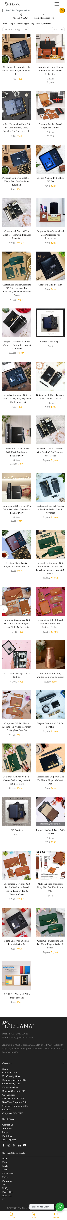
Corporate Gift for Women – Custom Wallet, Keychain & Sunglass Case (17, 780)
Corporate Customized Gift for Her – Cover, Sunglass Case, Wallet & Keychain (17, 623)
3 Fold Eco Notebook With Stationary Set (17, 996)
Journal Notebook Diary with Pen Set (50, 832)
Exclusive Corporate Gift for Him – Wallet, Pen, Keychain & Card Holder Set (17, 398)
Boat (4, 1158)
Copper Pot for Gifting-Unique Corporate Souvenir (50, 675)
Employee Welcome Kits (14, 1080)
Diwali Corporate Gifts (13, 1098)
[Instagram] (9, 1145)
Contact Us (7, 1124)
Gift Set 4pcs (17, 830)
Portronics (7, 1181)
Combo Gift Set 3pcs (50, 341)
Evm (4, 1162)
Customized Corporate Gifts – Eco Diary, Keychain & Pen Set (16, 70)
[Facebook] (3, 1145)
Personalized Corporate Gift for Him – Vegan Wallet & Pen (50, 780)
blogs (5, 1132)
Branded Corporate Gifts (14, 1091)
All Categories (9, 1139)
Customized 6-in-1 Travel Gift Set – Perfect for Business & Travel (50, 623)
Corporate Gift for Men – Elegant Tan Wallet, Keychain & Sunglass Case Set (16, 726)
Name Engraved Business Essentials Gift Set (16, 942)
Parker (5, 1177)
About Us (7, 1128)
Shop (11, 23)
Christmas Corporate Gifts (15, 1106)
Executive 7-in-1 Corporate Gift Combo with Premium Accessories (50, 452)
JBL (4, 1184)
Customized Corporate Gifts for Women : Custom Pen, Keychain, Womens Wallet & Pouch (50, 568)
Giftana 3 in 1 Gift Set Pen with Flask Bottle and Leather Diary (17, 452)
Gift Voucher (8, 1095)
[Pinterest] (14, 1145)
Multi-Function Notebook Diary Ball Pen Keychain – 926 (50, 887)
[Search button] (62, 10)
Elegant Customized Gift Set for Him (50, 725)
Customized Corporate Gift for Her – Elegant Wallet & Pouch (50, 944)
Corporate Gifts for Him (50, 284)
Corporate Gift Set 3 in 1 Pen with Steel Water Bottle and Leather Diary (17, 509)
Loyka (5, 1166)
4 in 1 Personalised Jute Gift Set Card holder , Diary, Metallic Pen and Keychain (17, 127)
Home (4, 23)
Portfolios (7, 1136)
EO (3, 1199)
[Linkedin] (19, 1145)
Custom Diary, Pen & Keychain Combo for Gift (16, 565)
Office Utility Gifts (11, 1083)
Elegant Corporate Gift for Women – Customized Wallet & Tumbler (17, 345)
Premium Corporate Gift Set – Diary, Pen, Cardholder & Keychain (16, 181)
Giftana (50, 78)
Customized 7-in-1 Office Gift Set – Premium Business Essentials (17, 234)
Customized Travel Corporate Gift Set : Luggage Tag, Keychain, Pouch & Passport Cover (16, 289)
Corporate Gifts (9, 1072)
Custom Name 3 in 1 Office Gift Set (50, 180)
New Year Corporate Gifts (14, 1102)
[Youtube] (24, 1145)
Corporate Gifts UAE (12, 1113)
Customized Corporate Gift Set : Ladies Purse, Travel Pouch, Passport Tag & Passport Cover (17, 889)
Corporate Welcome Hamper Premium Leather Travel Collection (50, 70)
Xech (4, 1169)
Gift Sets (6, 1109)
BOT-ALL (7, 1195)
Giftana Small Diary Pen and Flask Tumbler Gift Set (50, 397)
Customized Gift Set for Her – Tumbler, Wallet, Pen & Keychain (50, 509)
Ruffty (5, 1188)
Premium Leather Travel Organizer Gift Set (50, 126)
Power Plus (7, 1192)
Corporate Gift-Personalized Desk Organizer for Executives (50, 234)
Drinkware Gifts (10, 1087)
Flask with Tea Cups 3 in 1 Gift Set (17, 675)
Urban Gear (8, 1173)
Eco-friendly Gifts (11, 1076)
